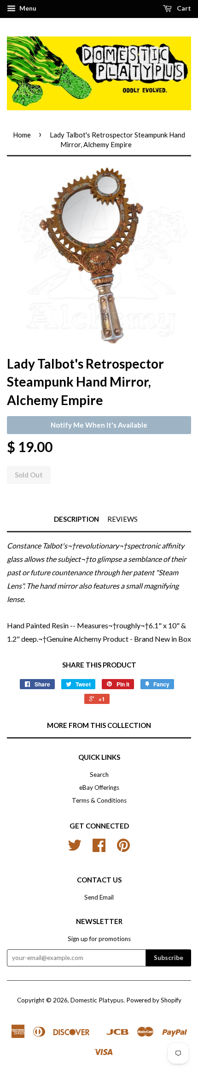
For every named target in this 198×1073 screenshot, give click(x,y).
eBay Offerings (99, 787)
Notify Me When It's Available (99, 425)
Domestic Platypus (96, 1000)
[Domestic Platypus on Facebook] (99, 848)
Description (76, 519)
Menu (27, 8)
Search (99, 774)
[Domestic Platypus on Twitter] (75, 848)
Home (22, 135)
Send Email (99, 897)
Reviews (122, 519)
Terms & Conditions (99, 800)
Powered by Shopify (153, 1000)
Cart (183, 8)
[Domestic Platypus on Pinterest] (123, 848)
